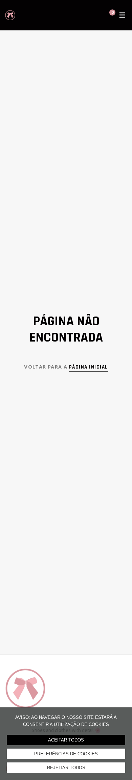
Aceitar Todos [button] (66, 740)
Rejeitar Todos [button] (66, 767)
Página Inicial (88, 367)
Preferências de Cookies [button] (66, 753)
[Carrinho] (106, 15)
